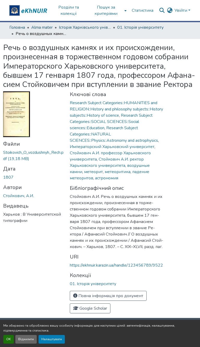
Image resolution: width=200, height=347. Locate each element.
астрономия (106, 178)
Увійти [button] (181, 10)
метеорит (93, 172)
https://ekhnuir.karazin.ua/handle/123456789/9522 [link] (116, 265)
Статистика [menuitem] (142, 10)
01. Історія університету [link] (140, 27)
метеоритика (117, 172)
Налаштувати (51, 339)
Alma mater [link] (42, 27)
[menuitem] (108, 10)
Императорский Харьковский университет (112, 147)
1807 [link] (8, 177)
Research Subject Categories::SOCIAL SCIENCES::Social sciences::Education (111, 122)
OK (8, 339)
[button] (28, 10)
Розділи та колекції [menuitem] (68, 10)
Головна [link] (17, 27)
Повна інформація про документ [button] (110, 296)
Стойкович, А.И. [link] (18, 196)
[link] (33, 155)
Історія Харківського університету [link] (85, 27)
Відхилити (26, 339)
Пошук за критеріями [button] (106, 10)
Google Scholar (92, 308)
